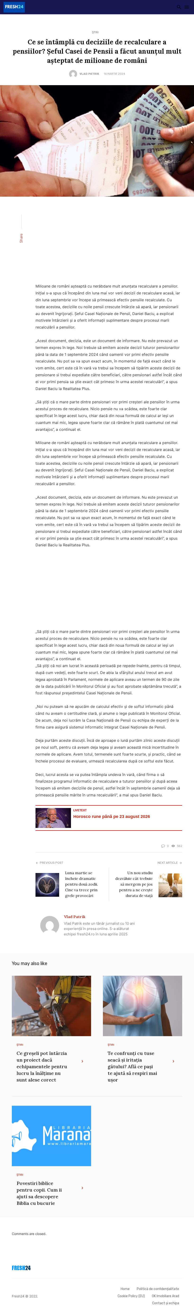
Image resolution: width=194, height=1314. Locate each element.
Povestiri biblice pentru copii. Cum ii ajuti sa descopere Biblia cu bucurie (39, 1193)
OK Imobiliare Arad (165, 1296)
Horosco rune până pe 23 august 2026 (111, 816)
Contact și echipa (165, 1303)
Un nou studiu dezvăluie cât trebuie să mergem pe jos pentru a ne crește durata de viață (134, 884)
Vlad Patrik (89, 73)
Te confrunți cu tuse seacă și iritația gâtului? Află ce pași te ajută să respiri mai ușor (132, 1066)
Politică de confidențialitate (158, 1289)
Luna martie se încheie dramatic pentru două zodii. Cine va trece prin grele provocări (81, 884)
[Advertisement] (108, 243)
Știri (95, 32)
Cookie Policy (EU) (131, 1296)
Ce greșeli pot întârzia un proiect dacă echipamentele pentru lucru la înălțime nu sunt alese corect (42, 1066)
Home (125, 1289)
